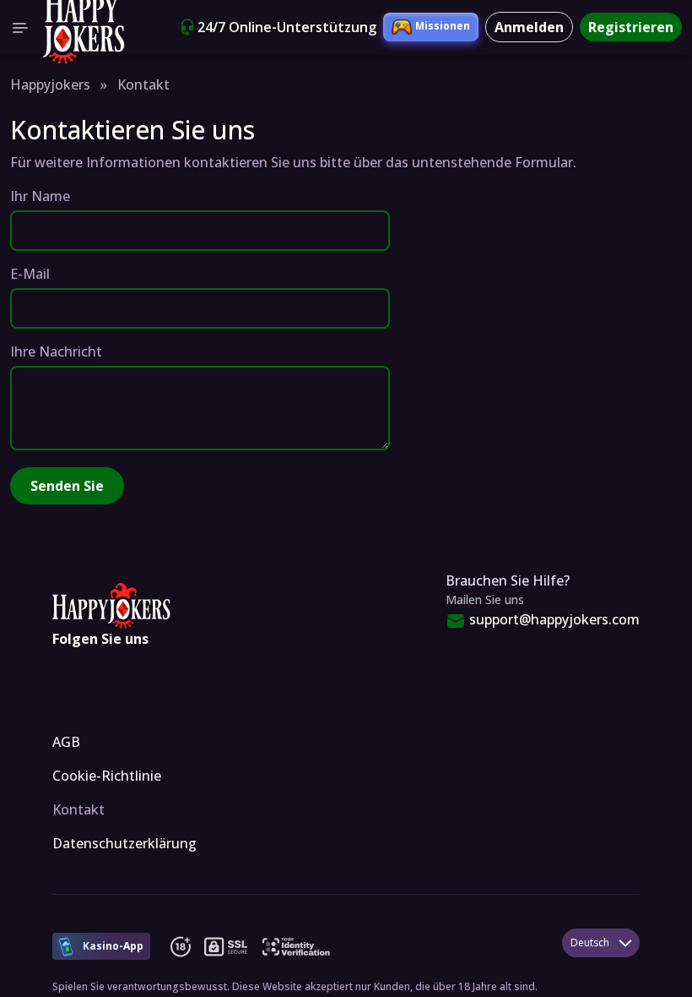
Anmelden (529, 27)
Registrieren (630, 27)
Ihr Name (40, 196)
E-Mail (30, 273)
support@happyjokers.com (554, 619)
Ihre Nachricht (56, 351)
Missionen (442, 26)
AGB (66, 742)
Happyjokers (50, 84)
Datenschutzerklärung (124, 843)
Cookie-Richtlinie (106, 775)
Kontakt (78, 809)
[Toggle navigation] (20, 27)
